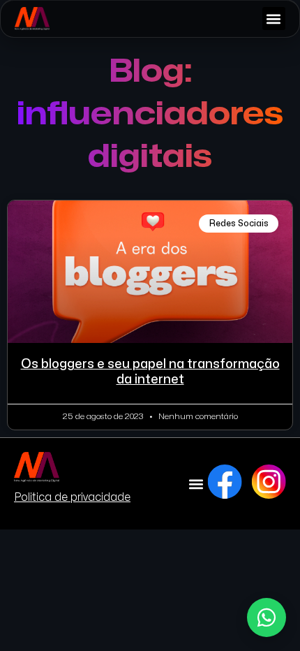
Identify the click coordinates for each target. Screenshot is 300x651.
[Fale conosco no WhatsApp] (266, 617)
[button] (273, 18)
